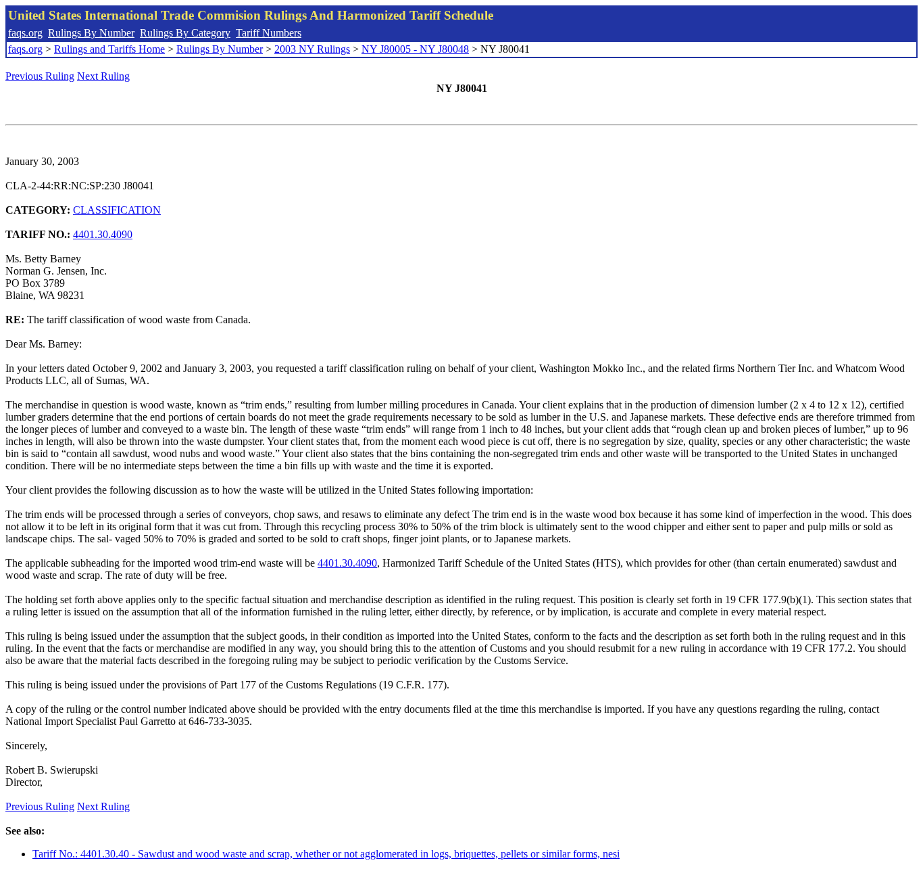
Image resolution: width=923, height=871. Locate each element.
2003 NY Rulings (312, 49)
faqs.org (25, 33)
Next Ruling (103, 76)
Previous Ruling (39, 76)
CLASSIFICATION (117, 210)
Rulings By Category (185, 33)
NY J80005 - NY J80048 (415, 49)
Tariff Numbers (268, 33)
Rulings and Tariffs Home (109, 49)
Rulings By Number (91, 33)
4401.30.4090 (102, 234)
